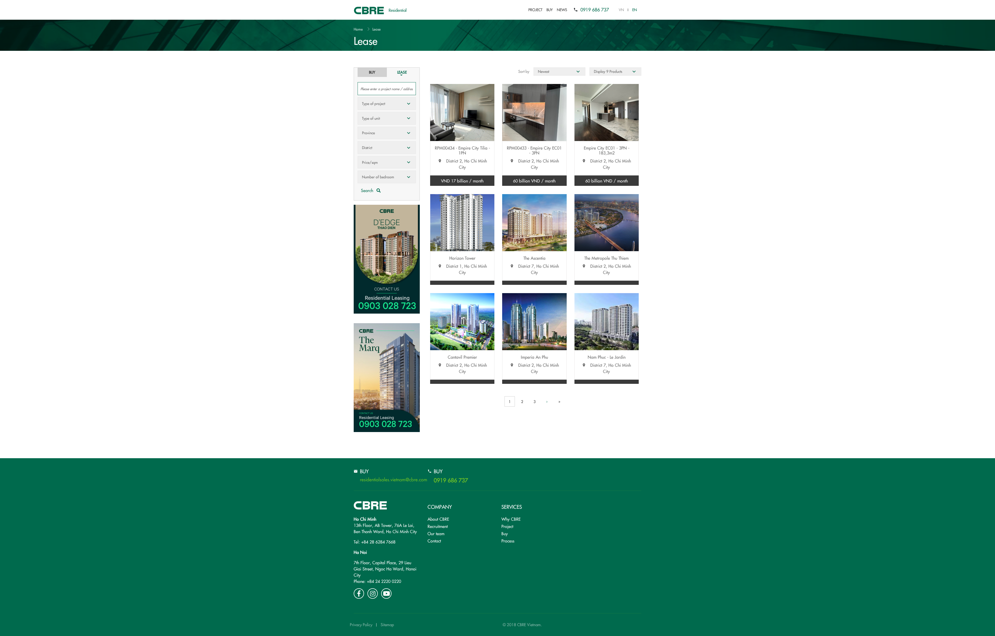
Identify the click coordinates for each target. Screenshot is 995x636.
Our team (436, 533)
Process (507, 540)
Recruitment (438, 526)
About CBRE (438, 519)
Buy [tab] (372, 72)
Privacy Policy (361, 624)
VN (621, 9)
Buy (549, 9)
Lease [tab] (402, 72)
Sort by (523, 71)
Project (535, 9)
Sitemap (387, 624)
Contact (434, 540)
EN (634, 9)
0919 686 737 (594, 9)
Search (367, 190)
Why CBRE (511, 519)
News (562, 9)
